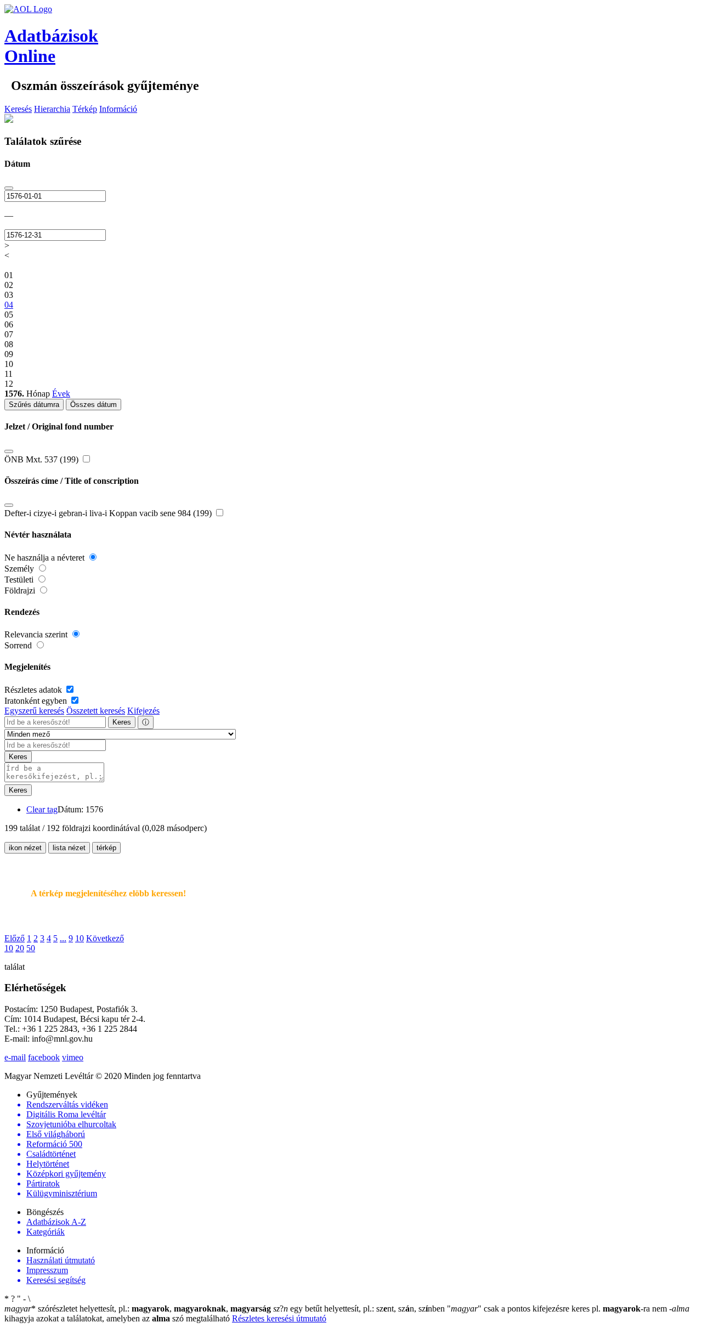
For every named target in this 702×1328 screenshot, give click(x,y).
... (63, 938)
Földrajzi (20, 590)
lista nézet (69, 848)
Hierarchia (52, 109)
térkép (106, 848)
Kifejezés (143, 710)
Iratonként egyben (36, 700)
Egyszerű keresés (34, 710)
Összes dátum (93, 404)
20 (19, 948)
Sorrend (19, 645)
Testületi (20, 579)
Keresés (18, 109)
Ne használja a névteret (45, 557)
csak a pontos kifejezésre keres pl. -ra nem (558, 1308)
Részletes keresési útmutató (279, 1318)
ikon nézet (25, 848)
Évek (61, 393)
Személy (20, 568)
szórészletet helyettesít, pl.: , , (137, 1308)
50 (30, 948)
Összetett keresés (95, 710)
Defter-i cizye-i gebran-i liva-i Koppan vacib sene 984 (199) (109, 513)
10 (79, 938)
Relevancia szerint (37, 634)
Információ (118, 109)
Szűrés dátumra (34, 404)
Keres (121, 722)
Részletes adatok (34, 689)
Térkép (84, 109)
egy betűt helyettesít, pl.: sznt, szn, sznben (360, 1308)
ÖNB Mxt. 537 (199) (42, 459)
